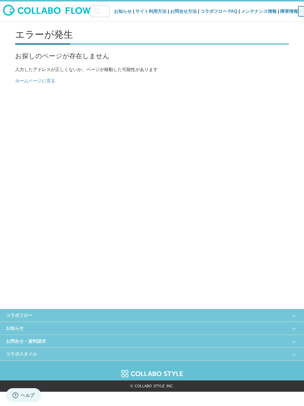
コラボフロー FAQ (219, 11)
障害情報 (289, 11)
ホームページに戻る (35, 80)
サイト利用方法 (151, 11)
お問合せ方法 (183, 11)
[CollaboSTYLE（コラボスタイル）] (152, 370)
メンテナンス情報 (259, 11)
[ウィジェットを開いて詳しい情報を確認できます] (23, 395)
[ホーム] (47, 14)
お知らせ (123, 11)
